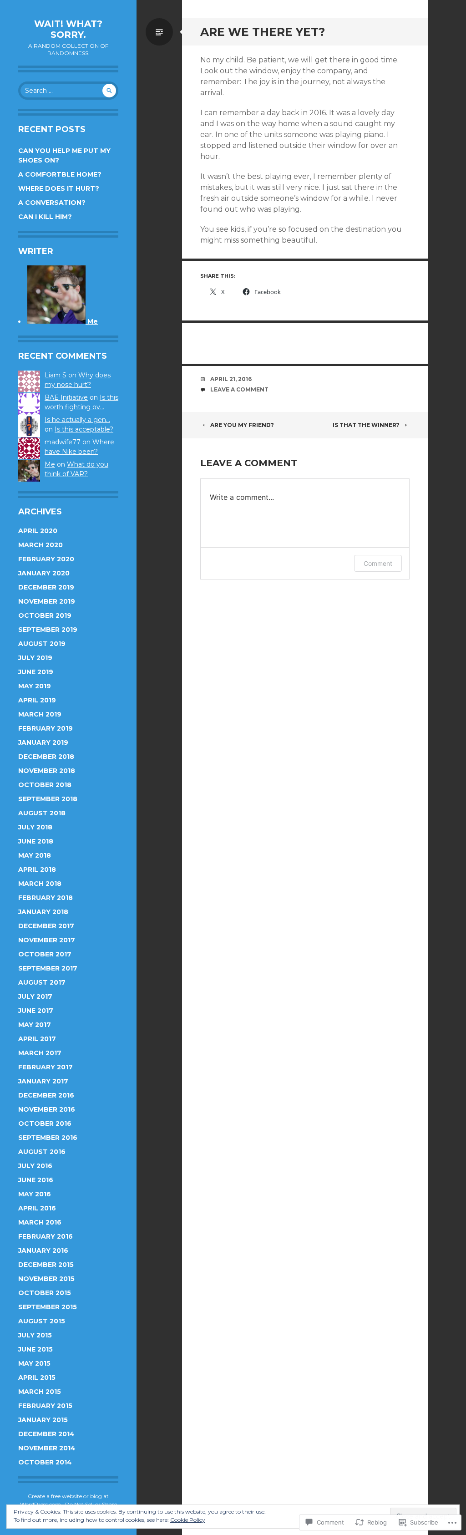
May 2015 (34, 1363)
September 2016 (47, 1137)
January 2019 (43, 742)
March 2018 (39, 883)
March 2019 (39, 714)
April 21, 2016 (231, 379)
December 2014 (46, 1434)
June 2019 (35, 672)
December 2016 (46, 1095)
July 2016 (35, 1166)
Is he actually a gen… (77, 420)
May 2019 (34, 686)
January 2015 (43, 1420)
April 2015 (37, 1377)
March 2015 (39, 1392)
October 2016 (44, 1123)
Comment (378, 563)
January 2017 (43, 1081)
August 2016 (42, 1152)
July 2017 (35, 996)
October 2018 (44, 785)
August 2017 (42, 982)
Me (50, 464)
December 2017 (46, 926)
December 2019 (46, 587)
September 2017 (47, 968)
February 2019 (45, 728)
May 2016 (34, 1194)
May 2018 (34, 855)
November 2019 (46, 601)
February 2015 (45, 1406)
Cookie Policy (187, 1519)
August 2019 (42, 644)
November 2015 (46, 1279)
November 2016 (46, 1109)
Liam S (55, 375)
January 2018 (43, 912)
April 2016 (37, 1208)
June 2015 (35, 1349)
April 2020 (37, 531)
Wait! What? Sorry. (68, 29)
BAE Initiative (66, 397)
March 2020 (40, 545)
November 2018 (46, 771)
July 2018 (35, 827)
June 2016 (35, 1180)
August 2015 (41, 1321)
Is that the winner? (366, 425)
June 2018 (35, 841)
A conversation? (52, 202)
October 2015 (44, 1293)
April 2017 (37, 1039)
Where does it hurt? (58, 188)
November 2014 (47, 1448)
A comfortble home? (59, 174)
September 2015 (47, 1307)
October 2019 (44, 615)
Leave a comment (239, 389)
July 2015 (35, 1335)
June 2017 (35, 1010)
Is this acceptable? (84, 429)
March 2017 (39, 1053)
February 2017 (45, 1067)
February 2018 (45, 898)
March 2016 (39, 1222)
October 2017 (44, 954)
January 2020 (44, 573)
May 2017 (34, 1025)
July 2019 (35, 658)
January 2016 (43, 1250)
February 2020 (46, 559)
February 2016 (45, 1236)
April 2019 (37, 700)
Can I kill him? (45, 217)
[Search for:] (68, 90)
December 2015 (46, 1265)
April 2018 (37, 869)
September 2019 (47, 629)
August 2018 (42, 813)
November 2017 (46, 940)
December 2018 (46, 756)
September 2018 (47, 799)
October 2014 (45, 1462)
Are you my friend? (242, 425)
